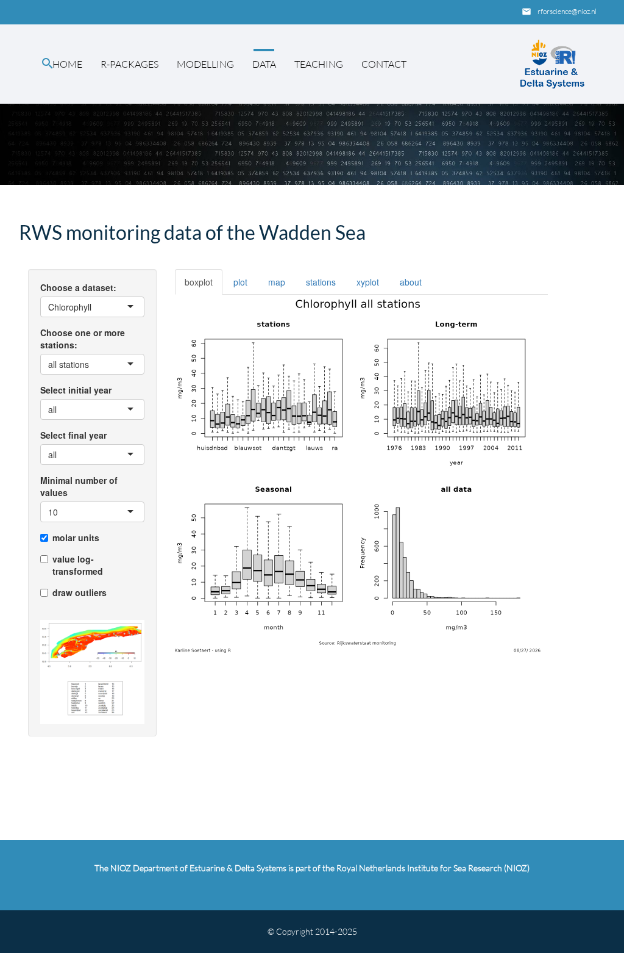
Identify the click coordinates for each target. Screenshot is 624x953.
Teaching (318, 64)
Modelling (205, 64)
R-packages (129, 64)
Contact (383, 64)
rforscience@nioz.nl (567, 11)
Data (264, 64)
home (67, 64)
